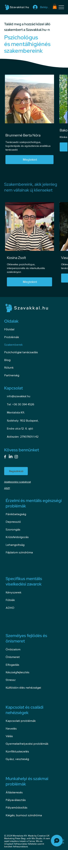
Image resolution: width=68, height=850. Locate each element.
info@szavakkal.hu (18, 396)
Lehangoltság (15, 545)
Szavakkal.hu (19, 7)
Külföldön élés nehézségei (23, 687)
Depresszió (13, 521)
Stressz (11, 680)
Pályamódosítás (16, 807)
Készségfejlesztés (17, 672)
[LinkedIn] (10, 456)
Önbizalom (13, 649)
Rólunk (9, 367)
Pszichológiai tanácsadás (21, 352)
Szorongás (13, 529)
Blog (7, 360)
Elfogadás (12, 664)
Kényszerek (13, 592)
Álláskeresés (14, 792)
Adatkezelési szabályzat (17, 481)
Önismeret (13, 657)
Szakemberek (13, 344)
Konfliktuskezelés (17, 751)
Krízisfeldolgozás (17, 537)
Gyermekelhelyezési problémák (27, 743)
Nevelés (11, 728)
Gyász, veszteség (17, 759)
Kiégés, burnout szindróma (24, 815)
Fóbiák (10, 600)
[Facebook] (5, 456)
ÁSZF (7, 488)
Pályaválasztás (16, 800)
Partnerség (11, 375)
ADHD (10, 607)
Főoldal (9, 329)
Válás (9, 736)
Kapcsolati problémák (21, 721)
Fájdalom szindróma (19, 552)
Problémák (11, 337)
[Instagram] (16, 456)
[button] (55, 6)
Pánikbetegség (16, 514)
